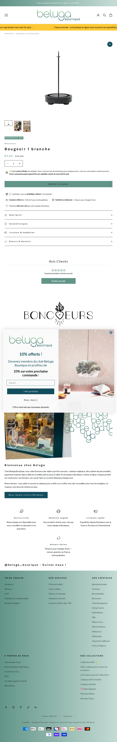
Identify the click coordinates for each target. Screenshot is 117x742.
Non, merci (31, 399)
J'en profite (31, 391)
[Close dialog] (111, 332)
